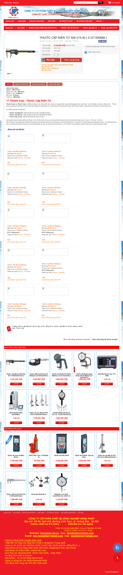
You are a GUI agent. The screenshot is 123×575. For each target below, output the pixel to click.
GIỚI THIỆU (51, 21)
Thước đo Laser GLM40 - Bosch (16, 456)
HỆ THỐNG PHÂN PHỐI (84, 21)
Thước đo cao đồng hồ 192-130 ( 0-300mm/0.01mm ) (38, 413)
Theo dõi (42, 41)
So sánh (48, 41)
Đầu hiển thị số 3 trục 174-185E (107, 375)
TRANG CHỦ (9, 21)
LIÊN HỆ (99, 21)
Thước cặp (20, 328)
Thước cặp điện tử (90, 28)
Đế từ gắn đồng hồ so (38, 494)
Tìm (100, 2)
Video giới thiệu (55, 84)
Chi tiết (16, 384)
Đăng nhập (8, 3)
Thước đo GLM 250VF (61, 455)
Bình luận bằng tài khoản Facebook (77, 339)
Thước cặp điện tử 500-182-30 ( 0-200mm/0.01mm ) (16, 375)
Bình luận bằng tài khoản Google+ (105, 339)
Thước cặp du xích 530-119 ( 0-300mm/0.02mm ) (16, 495)
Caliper (14, 326)
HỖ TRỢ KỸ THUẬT (66, 21)
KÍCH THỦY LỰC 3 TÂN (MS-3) (39, 456)
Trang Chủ (9, 28)
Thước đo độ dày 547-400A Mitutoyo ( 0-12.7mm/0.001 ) (61, 375)
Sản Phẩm (21, 28)
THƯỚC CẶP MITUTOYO (70, 28)
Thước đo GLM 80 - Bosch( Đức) (84, 456)
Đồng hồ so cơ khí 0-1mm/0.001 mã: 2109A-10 (61, 495)
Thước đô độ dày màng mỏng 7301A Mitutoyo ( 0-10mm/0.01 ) (84, 375)
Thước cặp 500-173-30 (109, 28)
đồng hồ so (49, 326)
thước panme (73, 326)
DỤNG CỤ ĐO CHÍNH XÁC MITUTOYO (43, 28)
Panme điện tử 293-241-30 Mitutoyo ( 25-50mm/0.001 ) (39, 375)
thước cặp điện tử (60, 326)
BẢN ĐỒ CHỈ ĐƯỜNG (36, 21)
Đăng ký (16, 3)
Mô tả (9, 84)
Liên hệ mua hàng (38, 84)
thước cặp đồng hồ (24, 326)
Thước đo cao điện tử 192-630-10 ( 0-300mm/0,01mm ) (106, 456)
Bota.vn (116, 572)
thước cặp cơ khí (38, 326)
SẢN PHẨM (22, 21)
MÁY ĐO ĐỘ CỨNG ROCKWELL (16, 413)
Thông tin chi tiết (21, 84)
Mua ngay (50, 60)
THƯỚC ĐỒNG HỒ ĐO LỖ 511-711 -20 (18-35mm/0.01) (61, 413)
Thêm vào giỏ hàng (71, 60)
